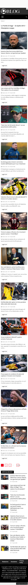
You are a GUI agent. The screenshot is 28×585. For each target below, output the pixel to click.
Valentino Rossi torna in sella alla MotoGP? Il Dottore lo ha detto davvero (14, 198)
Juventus (5, 47)
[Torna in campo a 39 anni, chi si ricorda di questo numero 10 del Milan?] (14, 221)
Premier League (21, 156)
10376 (18, 465)
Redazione (5, 562)
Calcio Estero (4, 156)
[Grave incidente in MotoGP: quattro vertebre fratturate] (14, 326)
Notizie (10, 47)
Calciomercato (13, 157)
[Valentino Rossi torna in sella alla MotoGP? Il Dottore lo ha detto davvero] (14, 186)
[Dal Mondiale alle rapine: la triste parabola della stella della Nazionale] (14, 291)
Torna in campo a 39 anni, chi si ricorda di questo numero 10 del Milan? (13, 233)
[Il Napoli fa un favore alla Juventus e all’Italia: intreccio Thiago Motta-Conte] (14, 398)
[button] (26, 17)
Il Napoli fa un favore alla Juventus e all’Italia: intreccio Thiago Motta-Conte (14, 410)
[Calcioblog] (10, 11)
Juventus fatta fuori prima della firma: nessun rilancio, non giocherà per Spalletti (13, 52)
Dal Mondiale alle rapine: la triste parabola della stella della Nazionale (13, 303)
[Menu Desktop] (2, 17)
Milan (4, 84)
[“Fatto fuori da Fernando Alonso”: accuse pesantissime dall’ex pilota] (14, 114)
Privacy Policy (22, 561)
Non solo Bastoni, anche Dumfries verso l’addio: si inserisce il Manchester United (12, 268)
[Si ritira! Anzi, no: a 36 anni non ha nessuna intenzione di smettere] (14, 435)
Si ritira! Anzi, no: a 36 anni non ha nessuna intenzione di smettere (13, 447)
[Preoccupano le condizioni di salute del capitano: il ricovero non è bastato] (14, 363)
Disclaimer (14, 562)
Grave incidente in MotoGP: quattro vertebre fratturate (11, 338)
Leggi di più (4, 65)
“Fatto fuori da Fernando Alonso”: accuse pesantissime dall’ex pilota (13, 126)
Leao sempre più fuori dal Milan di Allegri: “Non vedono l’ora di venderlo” (13, 89)
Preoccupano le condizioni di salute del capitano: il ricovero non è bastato (12, 375)
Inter (4, 262)
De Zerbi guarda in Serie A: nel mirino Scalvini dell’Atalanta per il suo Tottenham (13, 163)
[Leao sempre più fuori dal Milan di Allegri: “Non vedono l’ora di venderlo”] (14, 77)
